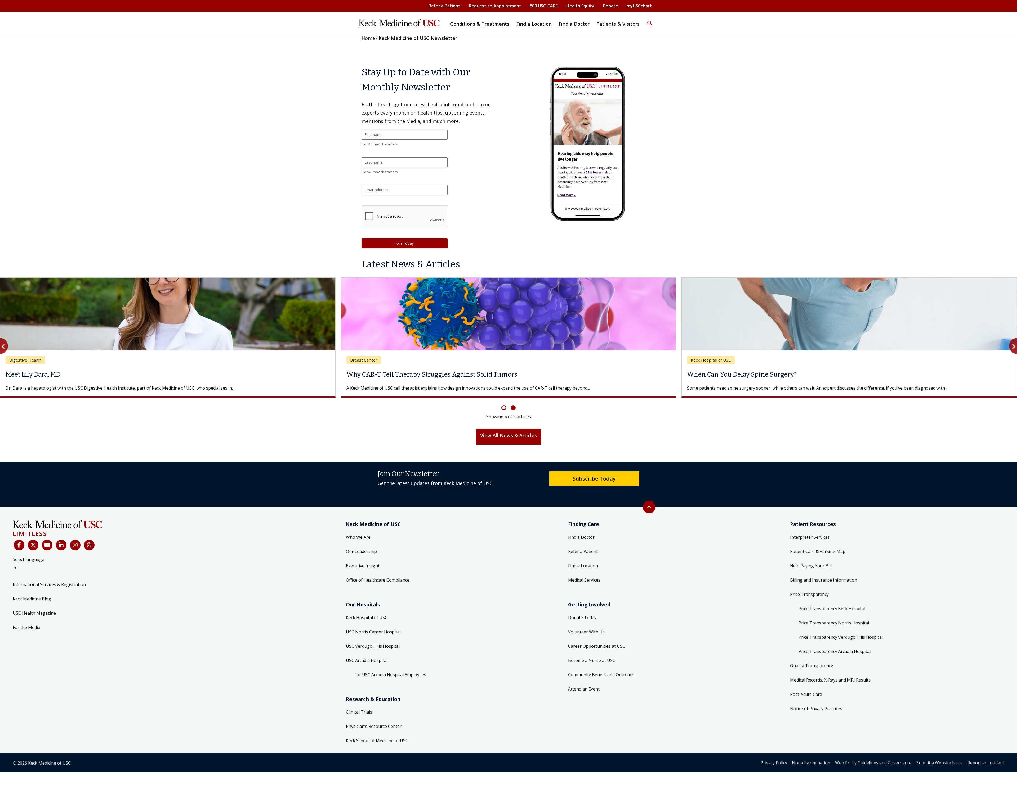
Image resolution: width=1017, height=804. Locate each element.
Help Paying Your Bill (811, 572)
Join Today (404, 243)
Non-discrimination (811, 769)
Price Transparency (809, 601)
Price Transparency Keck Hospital (832, 615)
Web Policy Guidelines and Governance (873, 769)
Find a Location (583, 572)
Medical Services (584, 586)
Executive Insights (364, 572)
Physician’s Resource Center (374, 733)
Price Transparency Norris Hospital (834, 629)
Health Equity (580, 6)
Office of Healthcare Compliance (377, 586)
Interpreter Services (810, 543)
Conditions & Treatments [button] (479, 24)
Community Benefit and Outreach (601, 681)
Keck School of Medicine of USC (377, 747)
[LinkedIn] (61, 551)
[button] (649, 20)
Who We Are (358, 543)
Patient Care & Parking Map (817, 558)
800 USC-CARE (544, 6)
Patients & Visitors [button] (618, 24)
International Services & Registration (49, 591)
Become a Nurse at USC (591, 667)
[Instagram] (75, 551)
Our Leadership (361, 558)
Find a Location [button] (534, 24)
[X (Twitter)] (33, 551)
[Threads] (89, 551)
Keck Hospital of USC (366, 624)
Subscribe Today (594, 484)
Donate (610, 6)
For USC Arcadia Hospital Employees (390, 681)
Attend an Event (584, 695)
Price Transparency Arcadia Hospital (835, 658)
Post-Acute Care (806, 701)
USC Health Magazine (34, 619)
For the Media (26, 634)
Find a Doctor (581, 543)
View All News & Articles (508, 441)
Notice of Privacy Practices (816, 715)
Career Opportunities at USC (596, 652)
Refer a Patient (444, 6)
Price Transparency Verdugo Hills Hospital (841, 643)
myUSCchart (639, 6)
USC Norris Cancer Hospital (373, 638)
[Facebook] (19, 551)
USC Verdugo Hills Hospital (373, 652)
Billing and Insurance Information (823, 586)
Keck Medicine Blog (32, 605)
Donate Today (582, 624)
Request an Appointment (495, 6)
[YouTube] (47, 551)
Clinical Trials (359, 718)
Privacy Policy (774, 769)
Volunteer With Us (586, 638)
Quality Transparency (811, 672)
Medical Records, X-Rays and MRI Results (830, 686)
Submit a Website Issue (939, 769)
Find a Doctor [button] (574, 24)
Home (368, 38)
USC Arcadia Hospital (366, 667)
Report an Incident (985, 769)
